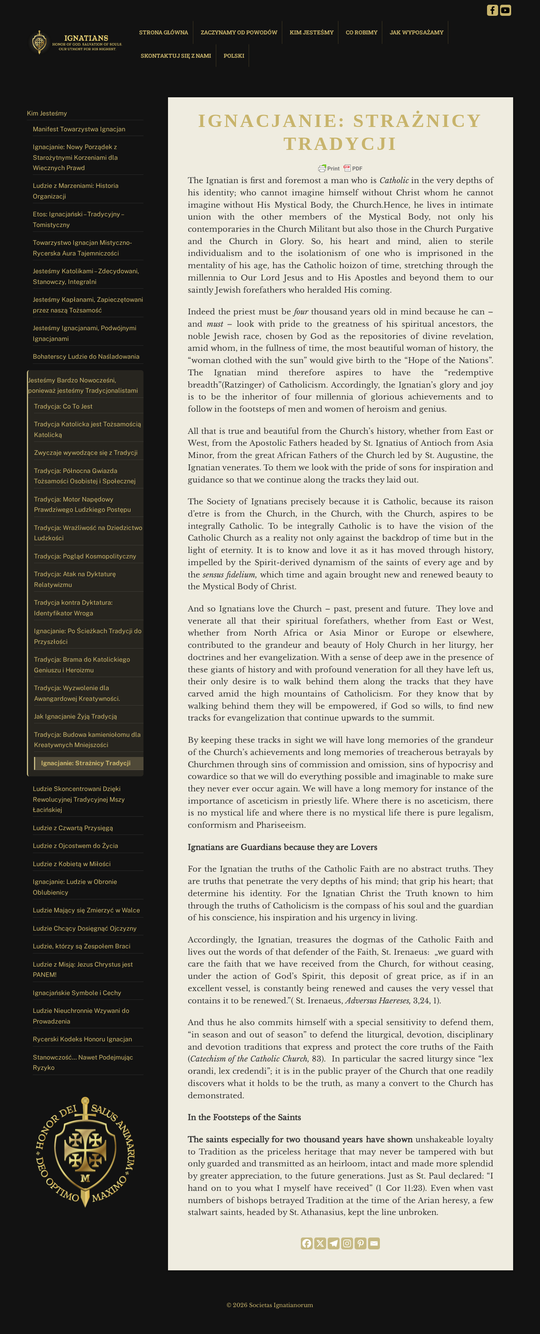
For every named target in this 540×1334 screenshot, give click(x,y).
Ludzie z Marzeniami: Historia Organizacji (76, 191)
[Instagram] (347, 1243)
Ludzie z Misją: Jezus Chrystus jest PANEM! (83, 969)
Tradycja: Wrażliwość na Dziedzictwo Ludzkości (88, 533)
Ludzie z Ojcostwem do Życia (75, 846)
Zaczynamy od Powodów (239, 32)
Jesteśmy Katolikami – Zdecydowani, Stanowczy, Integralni (86, 276)
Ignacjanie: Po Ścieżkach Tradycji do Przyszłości (88, 636)
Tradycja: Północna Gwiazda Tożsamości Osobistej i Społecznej (85, 476)
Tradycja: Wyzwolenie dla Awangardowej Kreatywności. (77, 693)
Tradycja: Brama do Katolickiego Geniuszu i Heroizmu (82, 665)
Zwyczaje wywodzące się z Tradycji (86, 452)
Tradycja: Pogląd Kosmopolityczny (85, 556)
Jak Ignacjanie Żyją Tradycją (75, 716)
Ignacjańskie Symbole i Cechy (77, 993)
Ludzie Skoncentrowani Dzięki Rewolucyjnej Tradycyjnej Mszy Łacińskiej (79, 799)
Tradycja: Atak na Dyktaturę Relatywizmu (75, 579)
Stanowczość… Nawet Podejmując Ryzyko (83, 1062)
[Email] (374, 1243)
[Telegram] (334, 1243)
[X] (320, 1243)
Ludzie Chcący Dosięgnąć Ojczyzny (85, 928)
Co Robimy (362, 32)
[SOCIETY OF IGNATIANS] (76, 51)
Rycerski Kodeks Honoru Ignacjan (82, 1039)
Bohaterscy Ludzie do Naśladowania (86, 356)
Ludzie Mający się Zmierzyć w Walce (86, 910)
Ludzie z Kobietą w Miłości (72, 864)
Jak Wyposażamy (417, 32)
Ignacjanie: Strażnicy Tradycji (85, 763)
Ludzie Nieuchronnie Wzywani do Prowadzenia (81, 1016)
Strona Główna (163, 32)
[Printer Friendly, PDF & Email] (340, 168)
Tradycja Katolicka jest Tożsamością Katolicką (87, 429)
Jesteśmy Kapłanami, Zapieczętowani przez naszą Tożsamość (88, 305)
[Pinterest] (360, 1243)
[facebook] (492, 10)
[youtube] (505, 10)
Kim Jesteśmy (312, 32)
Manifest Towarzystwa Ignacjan (79, 129)
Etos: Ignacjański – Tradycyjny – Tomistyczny (79, 219)
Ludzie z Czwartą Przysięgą (73, 828)
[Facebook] (307, 1243)
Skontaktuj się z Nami (176, 55)
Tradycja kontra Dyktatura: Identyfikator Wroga (73, 608)
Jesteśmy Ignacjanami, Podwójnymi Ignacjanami (84, 333)
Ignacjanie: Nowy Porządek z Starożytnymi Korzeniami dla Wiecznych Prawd (75, 157)
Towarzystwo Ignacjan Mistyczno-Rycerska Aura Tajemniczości (82, 248)
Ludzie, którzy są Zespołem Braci (81, 946)
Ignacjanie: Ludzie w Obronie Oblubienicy (75, 887)
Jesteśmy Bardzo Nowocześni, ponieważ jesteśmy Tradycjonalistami (83, 385)
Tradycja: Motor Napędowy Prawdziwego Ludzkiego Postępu (82, 504)
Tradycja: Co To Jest (63, 406)
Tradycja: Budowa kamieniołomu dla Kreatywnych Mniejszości (87, 740)
